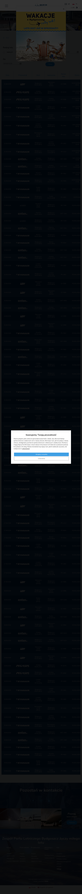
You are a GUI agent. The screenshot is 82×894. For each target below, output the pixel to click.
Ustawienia (41, 458)
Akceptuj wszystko (41, 454)
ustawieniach (26, 448)
